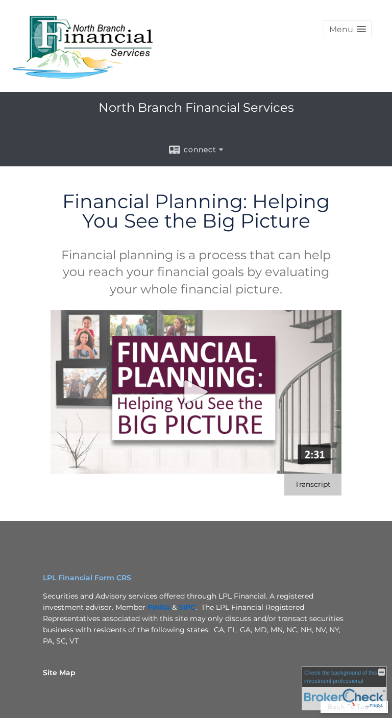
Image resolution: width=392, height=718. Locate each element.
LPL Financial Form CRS (87, 577)
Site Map (59, 672)
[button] (348, 29)
